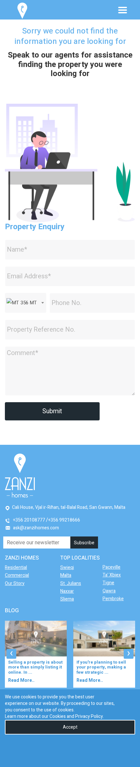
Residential (16, 567)
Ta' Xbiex (112, 575)
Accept (70, 727)
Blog (12, 610)
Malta (65, 575)
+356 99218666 (64, 520)
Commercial (17, 575)
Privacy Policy (89, 716)
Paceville (111, 567)
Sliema (67, 599)
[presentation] (11, 654)
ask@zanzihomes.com (36, 527)
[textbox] (25, 302)
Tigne (108, 582)
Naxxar (67, 591)
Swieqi (67, 567)
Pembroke (113, 598)
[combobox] (25, 303)
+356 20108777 (29, 520)
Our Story (14, 583)
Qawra (109, 591)
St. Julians (70, 583)
